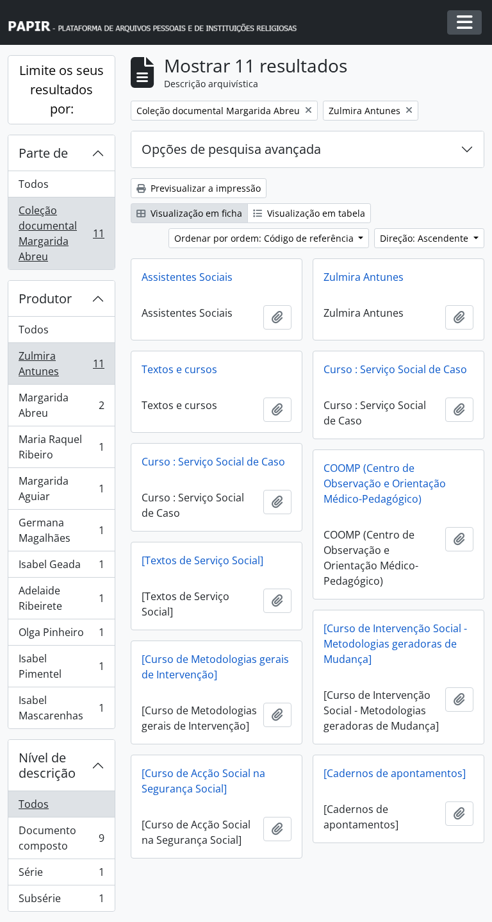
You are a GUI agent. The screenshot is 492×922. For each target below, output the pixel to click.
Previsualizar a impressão (204, 188)
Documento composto (61, 838)
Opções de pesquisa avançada (231, 149)
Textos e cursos (179, 369)
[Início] (158, 22)
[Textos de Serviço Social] (202, 560)
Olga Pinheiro (61, 635)
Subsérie (61, 901)
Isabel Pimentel (61, 666)
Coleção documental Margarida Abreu (61, 233)
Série (61, 875)
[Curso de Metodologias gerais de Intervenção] (215, 667)
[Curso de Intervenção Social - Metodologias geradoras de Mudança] (395, 643)
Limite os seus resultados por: (61, 89)
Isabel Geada (61, 567)
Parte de (43, 153)
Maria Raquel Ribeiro (61, 447)
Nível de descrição (47, 765)
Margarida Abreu (61, 405)
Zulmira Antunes (61, 363)
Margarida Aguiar (61, 488)
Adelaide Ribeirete (61, 598)
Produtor (45, 298)
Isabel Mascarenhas (61, 708)
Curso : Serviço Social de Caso (395, 369)
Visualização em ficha (195, 213)
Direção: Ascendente (425, 238)
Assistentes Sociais (187, 277)
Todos (34, 184)
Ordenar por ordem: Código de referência (265, 238)
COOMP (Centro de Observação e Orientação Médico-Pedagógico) (385, 483)
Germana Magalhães (61, 530)
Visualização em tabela (315, 213)
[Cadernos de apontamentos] (395, 773)
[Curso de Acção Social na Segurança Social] (203, 781)
